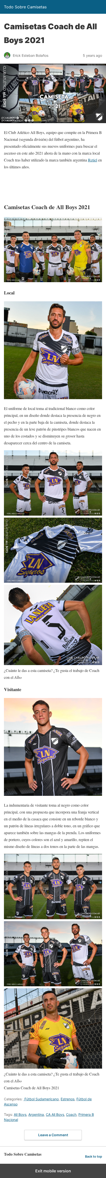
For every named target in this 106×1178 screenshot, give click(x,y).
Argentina (36, 1114)
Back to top (93, 1156)
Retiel (92, 159)
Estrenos (67, 1099)
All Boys (20, 1114)
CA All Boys (55, 1114)
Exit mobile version (53, 1170)
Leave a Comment (53, 1135)
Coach (71, 1114)
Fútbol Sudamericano (41, 1099)
